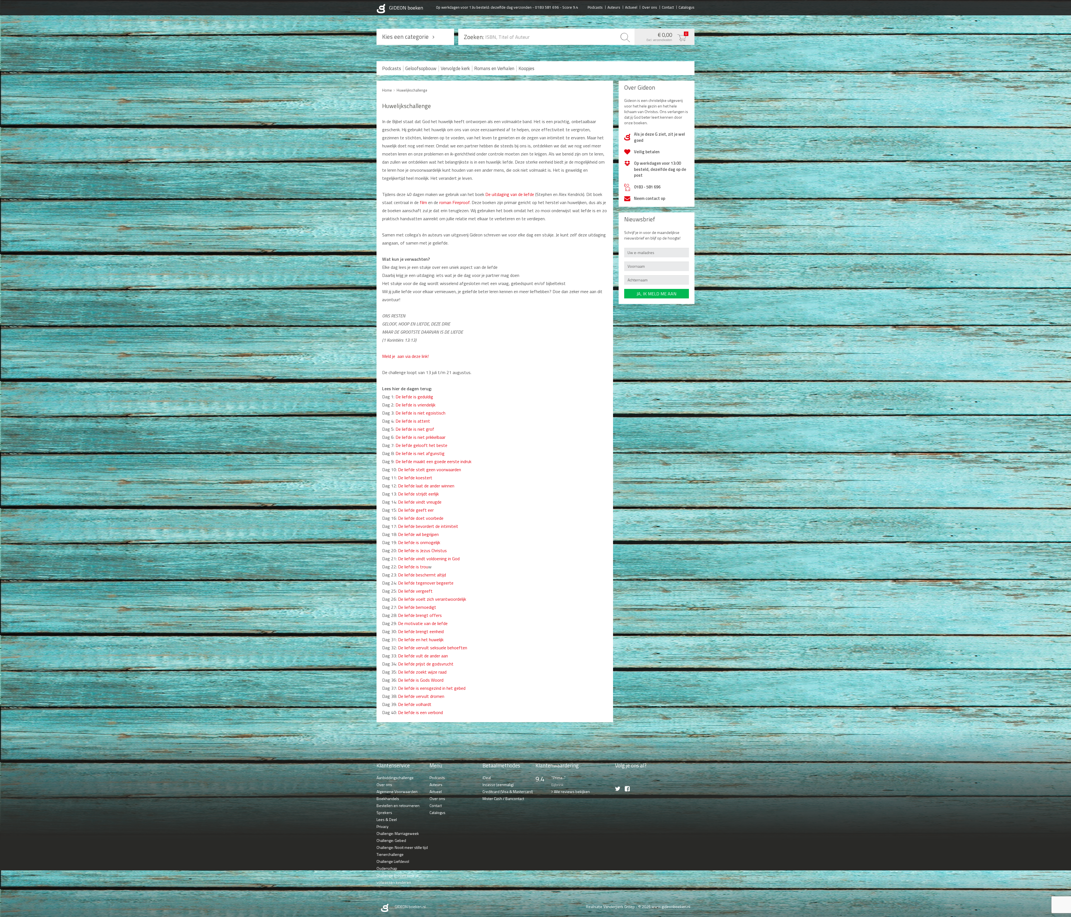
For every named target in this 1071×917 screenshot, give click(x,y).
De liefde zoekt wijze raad (422, 672)
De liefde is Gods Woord (420, 680)
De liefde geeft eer (416, 510)
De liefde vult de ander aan (423, 655)
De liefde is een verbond (420, 712)
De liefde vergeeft (415, 591)
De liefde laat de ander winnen (426, 485)
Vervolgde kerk (455, 68)
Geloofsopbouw (420, 68)
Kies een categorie (405, 36)
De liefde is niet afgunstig (420, 453)
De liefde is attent (412, 421)
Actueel (631, 6)
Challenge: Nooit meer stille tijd (402, 847)
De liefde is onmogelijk (419, 542)
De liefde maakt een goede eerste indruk (433, 461)
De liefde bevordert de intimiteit (427, 526)
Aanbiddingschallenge (395, 777)
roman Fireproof (454, 202)
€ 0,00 (667, 36)
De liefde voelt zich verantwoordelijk (432, 599)
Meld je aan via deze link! (405, 356)
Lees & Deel (387, 819)
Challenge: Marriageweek (398, 833)
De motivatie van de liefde (423, 623)
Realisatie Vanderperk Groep (610, 906)
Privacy (383, 826)
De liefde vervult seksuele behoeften (432, 647)
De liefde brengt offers (420, 615)
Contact (668, 6)
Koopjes (526, 68)
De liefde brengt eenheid (421, 631)
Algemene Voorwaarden (397, 791)
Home (387, 90)
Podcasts (595, 6)
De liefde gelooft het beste (420, 445)
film (423, 202)
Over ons (649, 6)
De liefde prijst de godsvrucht (426, 663)
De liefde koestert (415, 477)
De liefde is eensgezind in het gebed (431, 688)
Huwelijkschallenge (412, 90)
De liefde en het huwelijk (420, 639)
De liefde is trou (413, 566)
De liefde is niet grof (414, 429)
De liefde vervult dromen (421, 696)
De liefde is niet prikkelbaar (420, 437)
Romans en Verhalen (494, 68)
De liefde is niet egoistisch (420, 413)
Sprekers (384, 812)
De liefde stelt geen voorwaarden (429, 469)
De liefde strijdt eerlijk (418, 493)
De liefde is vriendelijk (414, 404)
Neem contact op (649, 198)
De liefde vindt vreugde (420, 502)
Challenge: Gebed (391, 840)
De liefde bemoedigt (416, 607)
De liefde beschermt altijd (422, 574)
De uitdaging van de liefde (509, 194)
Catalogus (686, 6)
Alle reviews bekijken (572, 791)
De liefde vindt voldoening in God (429, 558)
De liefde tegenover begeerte (426, 583)
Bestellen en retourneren (398, 805)
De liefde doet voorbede (420, 518)
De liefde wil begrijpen (418, 534)
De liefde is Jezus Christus (422, 550)
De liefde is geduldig (414, 396)
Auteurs (613, 6)
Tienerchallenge (390, 854)
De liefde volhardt (414, 704)
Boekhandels (388, 798)
